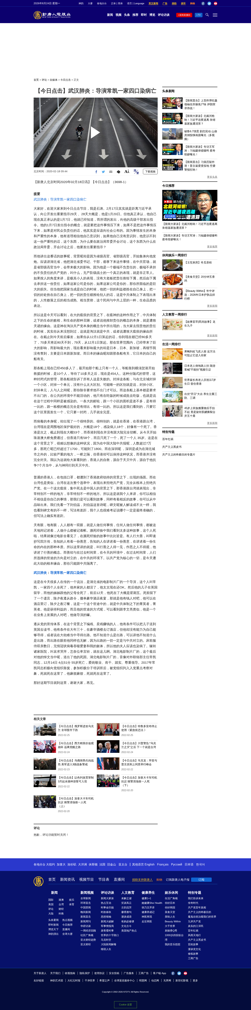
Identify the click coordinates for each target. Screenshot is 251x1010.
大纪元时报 (73, 980)
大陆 (50, 913)
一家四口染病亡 (75, 199)
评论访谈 (164, 14)
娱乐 (71, 899)
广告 (165, 3)
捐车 (183, 3)
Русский (176, 864)
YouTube (215, 3)
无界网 (167, 980)
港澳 (61, 899)
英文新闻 (153, 3)
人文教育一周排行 (174, 314)
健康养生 (148, 892)
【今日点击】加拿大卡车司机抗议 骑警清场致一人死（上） (76, 802)
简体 (120, 3)
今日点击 (65, 79)
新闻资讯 (67, 879)
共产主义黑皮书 (172, 446)
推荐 (135, 14)
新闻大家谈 (107, 898)
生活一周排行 (171, 344)
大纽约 (50, 864)
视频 (118, 14)
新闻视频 (87, 892)
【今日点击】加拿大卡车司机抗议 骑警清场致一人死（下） (139, 781)
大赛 (90, 3)
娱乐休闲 (171, 892)
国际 (50, 899)
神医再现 (147, 916)
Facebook (203, 3)
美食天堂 (170, 912)
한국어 (200, 864)
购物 (192, 3)
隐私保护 (85, 973)
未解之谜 (126, 898)
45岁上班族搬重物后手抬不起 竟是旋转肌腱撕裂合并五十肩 (199, 411)
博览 (152, 14)
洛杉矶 (71, 864)
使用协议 (99, 973)
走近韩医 (147, 921)
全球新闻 (85, 898)
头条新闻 (168, 91)
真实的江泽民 (195, 926)
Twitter (209, 3)
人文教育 (128, 892)
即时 (144, 14)
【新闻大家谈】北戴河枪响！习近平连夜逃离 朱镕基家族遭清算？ (199, 119)
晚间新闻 (85, 912)
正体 (113, 3)
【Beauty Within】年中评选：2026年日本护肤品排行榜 (199, 294)
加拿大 (61, 864)
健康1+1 (146, 898)
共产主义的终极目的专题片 (178, 454)
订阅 (201, 879)
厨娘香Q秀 (171, 930)
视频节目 (86, 879)
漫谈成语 (126, 916)
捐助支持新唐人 (142, 879)
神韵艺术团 (56, 980)
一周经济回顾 (88, 930)
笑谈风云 (126, 902)
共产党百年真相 (197, 907)
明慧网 (143, 980)
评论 (44, 79)
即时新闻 (53, 924)
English (150, 864)
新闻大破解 (107, 921)
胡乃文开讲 (148, 907)
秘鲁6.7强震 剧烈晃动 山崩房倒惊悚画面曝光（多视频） (200, 135)
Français (162, 864)
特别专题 (168, 432)
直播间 (119, 879)
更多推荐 (212, 246)
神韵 (81, 3)
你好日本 (170, 902)
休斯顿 (93, 864)
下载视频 (150, 171)
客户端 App (159, 973)
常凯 (60, 199)
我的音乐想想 (172, 944)
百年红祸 (167, 439)
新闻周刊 (85, 921)
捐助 (174, 3)
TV (199, 15)
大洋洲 (82, 864)
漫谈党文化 (194, 949)
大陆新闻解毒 (108, 944)
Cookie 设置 (125, 1004)
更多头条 (212, 176)
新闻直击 (85, 916)
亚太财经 (85, 944)
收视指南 (70, 973)
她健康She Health (152, 902)
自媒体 (54, 79)
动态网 (155, 980)
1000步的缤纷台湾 (174, 937)
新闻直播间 (184, 15)
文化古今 (126, 926)
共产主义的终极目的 (199, 912)
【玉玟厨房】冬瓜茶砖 (198, 262)
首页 (36, 79)
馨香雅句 (126, 912)
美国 (50, 904)
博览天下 (53, 929)
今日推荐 (168, 185)
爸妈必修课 (127, 921)
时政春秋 (106, 912)
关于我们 (55, 973)
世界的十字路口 (110, 935)
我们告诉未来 (195, 898)
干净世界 (90, 980)
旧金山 (111, 864)
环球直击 (85, 902)
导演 (53, 199)
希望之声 (104, 980)
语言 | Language (135, 3)
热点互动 (106, 902)
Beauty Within (173, 921)
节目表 (103, 879)
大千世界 (170, 926)
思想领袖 (106, 916)
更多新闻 (212, 305)
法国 (102, 864)
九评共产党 (194, 921)
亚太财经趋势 (88, 939)
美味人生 (170, 916)
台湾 (61, 904)
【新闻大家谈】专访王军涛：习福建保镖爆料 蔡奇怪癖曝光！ (199, 150)
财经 (61, 908)
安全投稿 (114, 973)
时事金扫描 (107, 907)
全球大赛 (67, 933)
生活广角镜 (171, 898)
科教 (61, 913)
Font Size (127, 171)
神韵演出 (53, 933)
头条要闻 (53, 919)
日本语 (189, 864)
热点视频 (67, 919)
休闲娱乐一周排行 (174, 255)
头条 (127, 14)
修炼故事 (193, 953)
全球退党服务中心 (124, 980)
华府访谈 (85, 926)
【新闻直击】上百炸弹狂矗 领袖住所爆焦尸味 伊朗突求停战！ (200, 104)
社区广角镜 (86, 935)
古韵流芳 (126, 907)
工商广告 (193, 958)
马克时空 (106, 939)
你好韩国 (170, 907)
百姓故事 (193, 944)
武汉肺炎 (40, 199)
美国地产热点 (129, 930)
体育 (71, 904)
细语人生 (106, 949)
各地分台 (102, 3)
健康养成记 (148, 912)
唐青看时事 (107, 930)
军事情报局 (107, 926)
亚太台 (123, 864)
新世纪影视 (181, 980)
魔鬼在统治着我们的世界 (202, 916)
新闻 (110, 14)
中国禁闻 (85, 907)
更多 (195, 980)
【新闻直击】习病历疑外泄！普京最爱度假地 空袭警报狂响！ (199, 165)
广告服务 (129, 973)
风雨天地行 (194, 935)
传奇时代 (193, 902)
